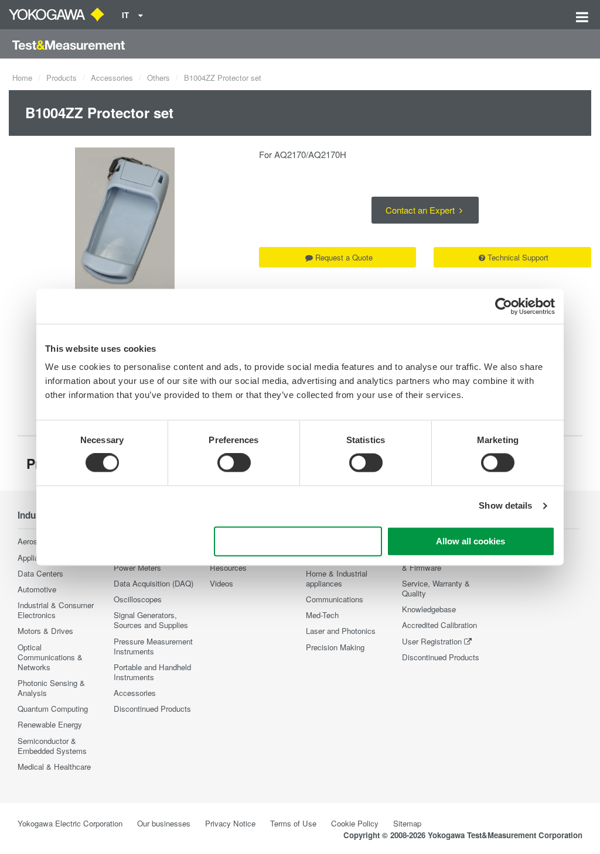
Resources (228, 567)
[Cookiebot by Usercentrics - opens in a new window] (503, 306)
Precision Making (335, 647)
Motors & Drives (45, 630)
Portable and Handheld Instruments (152, 671)
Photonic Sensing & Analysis (51, 687)
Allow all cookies (470, 541)
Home (22, 77)
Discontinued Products (152, 708)
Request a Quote (344, 257)
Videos (221, 583)
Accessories (112, 77)
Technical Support (518, 257)
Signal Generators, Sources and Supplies (151, 619)
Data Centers (40, 573)
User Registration (432, 641)
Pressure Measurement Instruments (153, 646)
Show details (505, 506)
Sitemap (407, 823)
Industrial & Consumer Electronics (56, 609)
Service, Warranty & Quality (436, 588)
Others (158, 77)
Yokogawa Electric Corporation (70, 823)
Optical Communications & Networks (50, 657)
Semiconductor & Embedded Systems (52, 745)
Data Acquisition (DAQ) (153, 583)
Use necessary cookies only (298, 541)
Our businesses (163, 823)
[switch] (234, 463)
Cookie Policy (355, 823)
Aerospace (36, 541)
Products (61, 77)
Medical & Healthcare (54, 766)
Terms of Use (293, 823)
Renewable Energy (50, 724)
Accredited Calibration (439, 624)
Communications (334, 599)
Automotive (37, 589)
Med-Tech (322, 614)
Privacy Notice (230, 823)
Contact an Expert (421, 210)
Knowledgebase (429, 609)
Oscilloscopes (138, 599)
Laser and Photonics (341, 630)
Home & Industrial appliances (336, 578)
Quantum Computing (53, 708)
